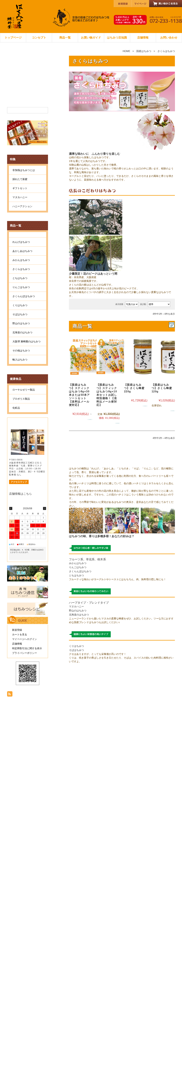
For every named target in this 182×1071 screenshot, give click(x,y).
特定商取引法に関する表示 (27, 648)
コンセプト (39, 37)
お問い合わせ (168, 37)
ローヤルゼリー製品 (23, 389)
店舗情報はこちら (20, 493)
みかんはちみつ (77, 563)
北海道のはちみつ (79, 614)
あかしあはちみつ (22, 251)
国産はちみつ (143, 51)
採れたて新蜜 (19, 179)
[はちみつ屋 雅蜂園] (15, 27)
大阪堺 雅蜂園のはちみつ (26, 341)
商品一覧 (65, 37)
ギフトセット (19, 188)
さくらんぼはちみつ (80, 571)
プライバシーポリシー (24, 653)
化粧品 (16, 407)
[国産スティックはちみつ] (116, 356)
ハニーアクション (22, 206)
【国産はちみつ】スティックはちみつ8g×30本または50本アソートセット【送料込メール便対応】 (79, 394)
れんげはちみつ (21, 242)
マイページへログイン (24, 639)
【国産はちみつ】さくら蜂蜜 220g (134, 388)
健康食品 (15, 378)
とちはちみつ (76, 575)
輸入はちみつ (19, 359)
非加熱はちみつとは (23, 170)
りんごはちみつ (77, 567)
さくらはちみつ (21, 269)
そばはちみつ (76, 650)
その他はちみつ (21, 350)
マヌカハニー (76, 606)
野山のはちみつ (77, 610)
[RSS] (9, 694)
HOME (126, 51)
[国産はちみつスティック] (88, 356)
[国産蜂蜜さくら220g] (143, 356)
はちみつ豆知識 (117, 37)
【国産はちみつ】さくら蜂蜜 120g (162, 388)
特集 (13, 159)
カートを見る (19, 634)
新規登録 (17, 629)
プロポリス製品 (21, 398)
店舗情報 (143, 37)
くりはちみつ (76, 646)
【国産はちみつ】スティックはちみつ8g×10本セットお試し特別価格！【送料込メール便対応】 (107, 394)
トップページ (13, 37)
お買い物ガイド (91, 37)
